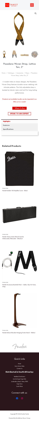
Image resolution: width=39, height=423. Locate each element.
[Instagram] (22, 398)
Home (3, 73)
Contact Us (19, 368)
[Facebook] (17, 398)
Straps (27, 73)
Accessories (19, 73)
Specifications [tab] (8, 129)
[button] (35, 13)
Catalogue (11, 73)
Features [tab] (6, 125)
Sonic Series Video (19, 366)
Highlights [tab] (6, 121)
